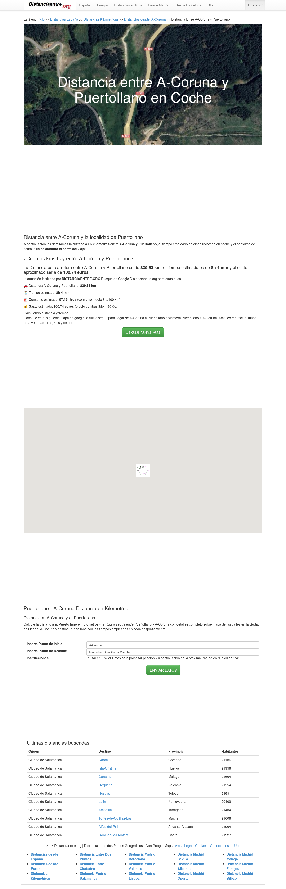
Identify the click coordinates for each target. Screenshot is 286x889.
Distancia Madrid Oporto (191, 876)
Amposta (105, 809)
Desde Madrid (158, 5)
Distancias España (64, 19)
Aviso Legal (184, 845)
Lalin (102, 801)
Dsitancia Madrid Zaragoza (240, 866)
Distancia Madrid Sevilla (191, 856)
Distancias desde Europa (44, 866)
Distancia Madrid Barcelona (142, 856)
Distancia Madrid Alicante (191, 866)
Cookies (201, 845)
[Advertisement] (143, 181)
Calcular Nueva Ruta (143, 332)
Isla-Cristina (107, 768)
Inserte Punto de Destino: (47, 651)
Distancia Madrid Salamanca (93, 876)
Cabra (103, 759)
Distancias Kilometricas (101, 19)
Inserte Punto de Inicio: (45, 643)
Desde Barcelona (188, 5)
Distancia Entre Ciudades (92, 866)
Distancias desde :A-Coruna (144, 19)
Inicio (41, 19)
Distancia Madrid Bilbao (240, 876)
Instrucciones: (38, 658)
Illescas (104, 793)
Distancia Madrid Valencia (142, 866)
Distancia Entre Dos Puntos (95, 856)
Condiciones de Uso (225, 845)
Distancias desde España (44, 856)
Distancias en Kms (128, 5)
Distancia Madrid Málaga (240, 856)
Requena (105, 784)
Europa (102, 5)
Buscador (255, 5)
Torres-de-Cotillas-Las (115, 818)
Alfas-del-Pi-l (108, 826)
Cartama (105, 776)
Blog (211, 5)
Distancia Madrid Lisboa (142, 876)
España (85, 5)
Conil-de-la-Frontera (114, 834)
